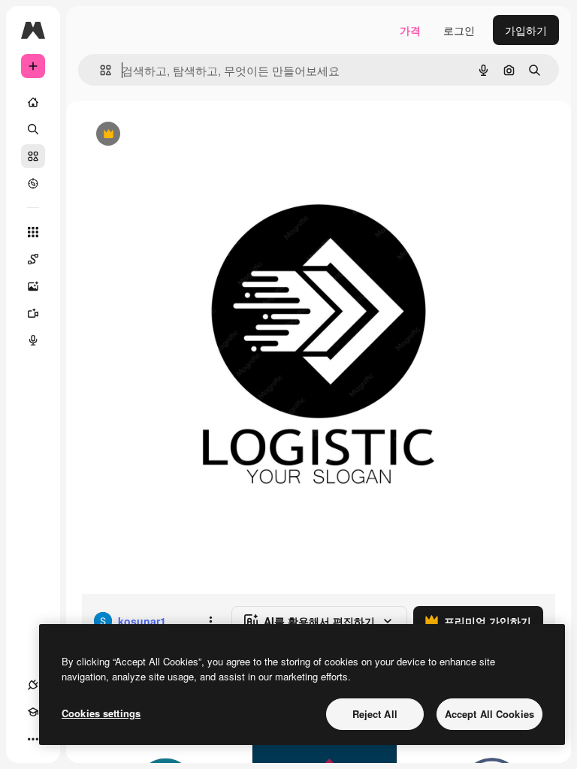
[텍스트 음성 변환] (33, 340)
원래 (167, 135)
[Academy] (33, 712)
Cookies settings (101, 713)
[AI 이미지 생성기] (33, 286)
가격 (410, 30)
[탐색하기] (33, 183)
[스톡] (33, 156)
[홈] (33, 102)
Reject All (374, 714)
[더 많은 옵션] (210, 621)
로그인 (459, 30)
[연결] (33, 685)
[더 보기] (33, 739)
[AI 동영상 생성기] (33, 313)
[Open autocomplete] (99, 70)
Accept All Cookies (489, 714)
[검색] (33, 129)
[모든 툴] (33, 232)
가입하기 (526, 30)
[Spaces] (33, 259)
